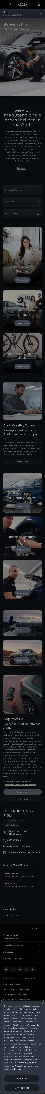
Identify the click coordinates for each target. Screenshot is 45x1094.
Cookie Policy (31, 1062)
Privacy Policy (21, 1066)
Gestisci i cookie (22, 1088)
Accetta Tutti (22, 1078)
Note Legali (17, 1069)
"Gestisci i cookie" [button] (21, 1025)
